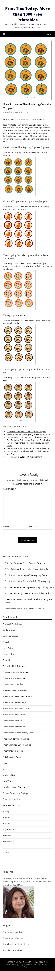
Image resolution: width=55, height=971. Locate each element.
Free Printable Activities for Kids (17, 696)
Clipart (6, 642)
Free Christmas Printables (14, 678)
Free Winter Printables (13, 750)
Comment (9, 488)
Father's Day (8, 654)
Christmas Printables (12, 932)
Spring (6, 811)
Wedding (7, 835)
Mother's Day (9, 775)
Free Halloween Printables (15, 690)
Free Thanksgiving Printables (16, 738)
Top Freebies (9, 829)
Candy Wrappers (10, 635)
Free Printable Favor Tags (14, 702)
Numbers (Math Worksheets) (16, 787)
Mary (41, 119)
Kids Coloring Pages (12, 757)
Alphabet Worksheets (12, 623)
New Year (7, 781)
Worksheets (8, 841)
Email (32, 526)
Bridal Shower (9, 629)
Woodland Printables (12, 950)
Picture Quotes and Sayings (15, 793)
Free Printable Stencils (13, 938)
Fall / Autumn (9, 648)
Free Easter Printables (13, 684)
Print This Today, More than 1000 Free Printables (27, 14)
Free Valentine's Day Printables (17, 744)
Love (5, 763)
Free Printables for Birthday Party (18, 732)
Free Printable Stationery (14, 726)
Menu (49, 34)
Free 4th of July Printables (14, 666)
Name (7, 526)
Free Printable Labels (12, 720)
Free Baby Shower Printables (16, 672)
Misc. (5, 769)
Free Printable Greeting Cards (16, 708)
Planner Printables (11, 799)
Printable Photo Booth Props (16, 944)
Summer (7, 823)
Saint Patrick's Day (11, 805)
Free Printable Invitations (14, 714)
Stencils (6, 817)
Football (6, 660)
